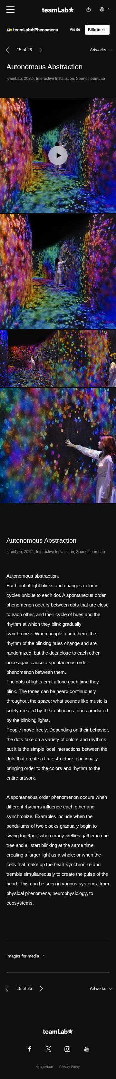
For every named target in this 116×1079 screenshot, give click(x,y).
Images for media (22, 956)
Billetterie (97, 30)
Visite (75, 29)
